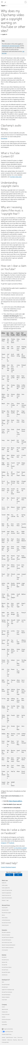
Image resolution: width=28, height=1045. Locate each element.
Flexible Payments (5, 925)
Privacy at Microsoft (5, 1014)
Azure (3, 982)
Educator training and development (8, 945)
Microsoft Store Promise (6, 922)
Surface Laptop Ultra (6, 887)
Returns (3, 915)
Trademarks (4, 1039)
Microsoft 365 (4, 964)
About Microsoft (5, 1009)
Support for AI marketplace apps (8, 989)
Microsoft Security (5, 959)
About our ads (20, 1039)
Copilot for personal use (6, 895)
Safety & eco (9, 1039)
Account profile (5, 907)
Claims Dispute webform (15, 801)
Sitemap (3, 1037)
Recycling (15, 1039)
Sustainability (4, 1024)
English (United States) (8, 1029)
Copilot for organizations (6, 892)
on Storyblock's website (20, 848)
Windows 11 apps (5, 900)
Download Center (5, 910)
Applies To (4, 34)
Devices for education (6, 934)
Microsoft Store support (6, 912)
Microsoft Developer (6, 984)
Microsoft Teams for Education (7, 937)
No (18, 874)
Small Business (4, 974)
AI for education (5, 950)
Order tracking (4, 917)
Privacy (15, 1037)
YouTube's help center (16, 177)
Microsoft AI (4, 957)
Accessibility (4, 1022)
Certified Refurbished (6, 920)
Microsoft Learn (5, 987)
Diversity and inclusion (6, 1019)
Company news (5, 1011)
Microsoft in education (6, 932)
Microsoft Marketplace (6, 994)
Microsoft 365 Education (6, 940)
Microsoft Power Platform (6, 967)
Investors (3, 1017)
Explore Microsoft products (7, 897)
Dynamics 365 (4, 962)
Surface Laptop (4, 885)
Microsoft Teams (5, 969)
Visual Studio (4, 999)
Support (3, 5)
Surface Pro (4, 882)
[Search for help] (5, 2)
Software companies (5, 997)
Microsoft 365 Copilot (6, 972)
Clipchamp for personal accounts (11, 46)
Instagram (3, 843)
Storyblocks (4, 138)
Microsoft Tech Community (7, 992)
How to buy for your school (7, 942)
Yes (9, 874)
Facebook (11, 843)
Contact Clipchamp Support (8, 867)
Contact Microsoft (9, 1037)
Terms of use (19, 1037)
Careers (3, 1006)
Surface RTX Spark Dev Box (7, 890)
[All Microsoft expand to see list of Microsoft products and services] (2, 2)
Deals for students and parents (8, 947)
